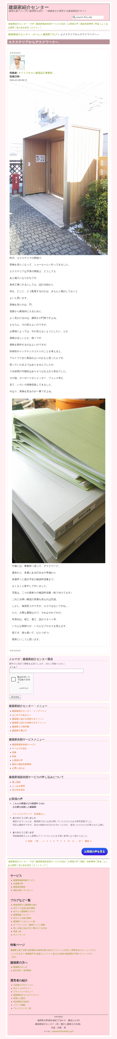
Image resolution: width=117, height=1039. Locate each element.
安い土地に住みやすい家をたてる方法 (30, 928)
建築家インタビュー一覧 (24, 921)
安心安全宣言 (22, 27)
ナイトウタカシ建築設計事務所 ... (36, 72)
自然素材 (32, 950)
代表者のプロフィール (23, 985)
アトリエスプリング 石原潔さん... (29, 813)
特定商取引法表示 (21, 1001)
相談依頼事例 (86, 23)
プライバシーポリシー (23, 991)
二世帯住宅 (74, 950)
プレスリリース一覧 (22, 1008)
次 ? (80, 841)
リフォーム (58, 950)
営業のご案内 (19, 998)
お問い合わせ (18, 768)
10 (68, 841)
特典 (14, 752)
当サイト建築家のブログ (24, 911)
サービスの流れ (19, 748)
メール (13, 667)
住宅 (66, 950)
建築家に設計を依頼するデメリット (29, 722)
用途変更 (69, 953)
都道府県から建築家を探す (25, 904)
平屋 (76, 953)
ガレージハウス (87, 950)
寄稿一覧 (17, 931)
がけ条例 (60, 953)
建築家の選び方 (19, 730)
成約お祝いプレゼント (23, 890)
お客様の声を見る (94, 851)
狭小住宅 (48, 950)
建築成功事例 (19, 886)
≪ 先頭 (28, 841)
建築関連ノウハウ (21, 914)
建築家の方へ (20, 967)
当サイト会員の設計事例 (24, 908)
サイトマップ (39, 865)
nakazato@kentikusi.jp (63, 1031)
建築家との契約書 (20, 726)
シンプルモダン (18, 953)
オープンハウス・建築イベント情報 (29, 924)
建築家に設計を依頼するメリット (28, 718)
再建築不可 (31, 953)
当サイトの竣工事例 (22, 918)
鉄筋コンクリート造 (46, 953)
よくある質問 (18, 785)
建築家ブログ (50, 34)
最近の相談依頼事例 (21, 764)
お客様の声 (73, 23)
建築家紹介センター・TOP (21, 23)
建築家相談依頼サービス (23, 744)
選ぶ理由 (16, 782)
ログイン (35, 27)
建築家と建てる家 (19, 950)
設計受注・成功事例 (22, 970)
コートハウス (85, 953)
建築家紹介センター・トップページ (29, 710)
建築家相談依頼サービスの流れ (51, 23)
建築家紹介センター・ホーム (24, 34)
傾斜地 (40, 950)
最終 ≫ (88, 841)
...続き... (14, 956)
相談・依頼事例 (87, 861)
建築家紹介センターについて (26, 995)
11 (73, 841)
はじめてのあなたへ (21, 714)
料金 (97, 23)
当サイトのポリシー (22, 988)
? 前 (36, 841)
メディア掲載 (19, 1005)
